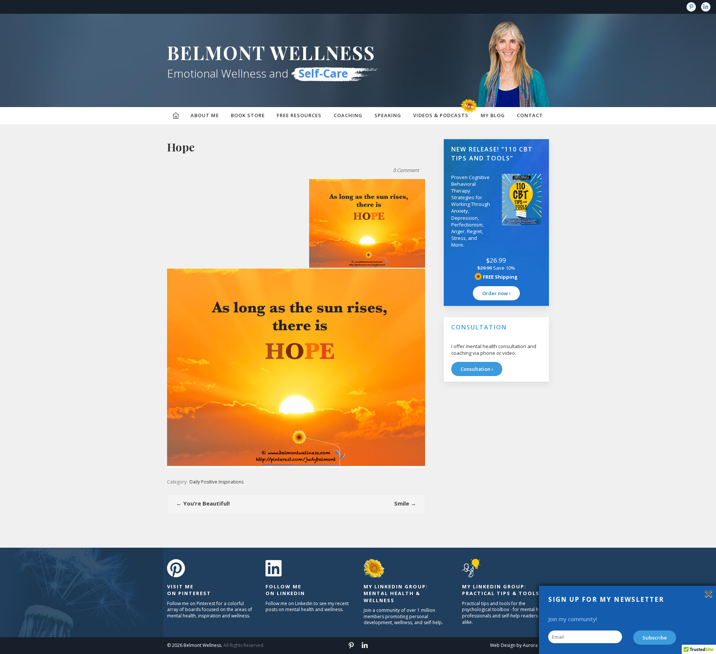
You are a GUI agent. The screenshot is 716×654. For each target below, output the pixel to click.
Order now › (496, 293)
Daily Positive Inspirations (216, 482)
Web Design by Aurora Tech (519, 645)
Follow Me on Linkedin (285, 590)
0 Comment (406, 170)
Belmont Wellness (271, 52)
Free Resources (299, 115)
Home (175, 115)
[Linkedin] (705, 7)
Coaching (348, 115)
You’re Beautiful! (203, 503)
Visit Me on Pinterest (189, 590)
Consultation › (477, 369)
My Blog (493, 115)
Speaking (387, 115)
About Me (205, 115)
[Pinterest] (691, 7)
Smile (405, 503)
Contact (530, 115)
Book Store (248, 115)
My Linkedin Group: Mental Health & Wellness (396, 593)
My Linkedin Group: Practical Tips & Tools (501, 590)
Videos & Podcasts (440, 115)
